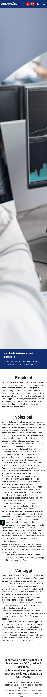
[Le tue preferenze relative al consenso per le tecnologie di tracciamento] (2, 522)
